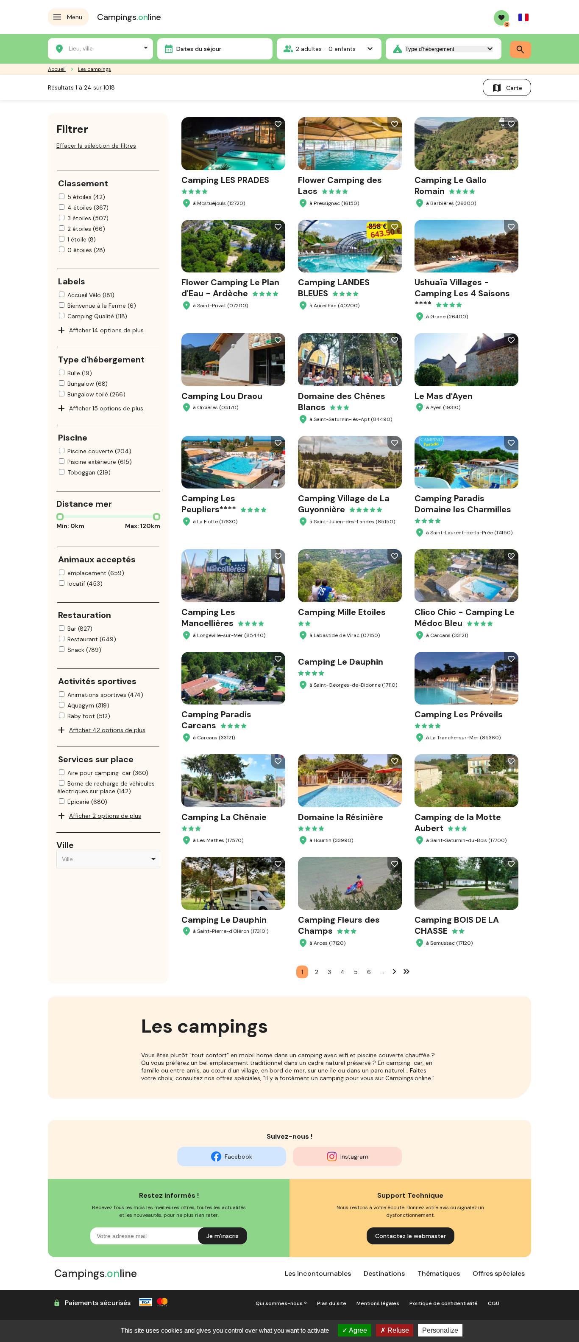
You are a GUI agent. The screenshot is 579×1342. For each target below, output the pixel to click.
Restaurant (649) (91, 639)
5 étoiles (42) (86, 197)
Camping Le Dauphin (340, 661)
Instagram (354, 1156)
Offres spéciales (499, 1273)
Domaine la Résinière (340, 817)
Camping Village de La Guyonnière (344, 504)
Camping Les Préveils (459, 714)
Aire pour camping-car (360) (107, 773)
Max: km (142, 526)
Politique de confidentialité (443, 1303)
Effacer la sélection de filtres (96, 145)
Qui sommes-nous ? (281, 1303)
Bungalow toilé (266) (96, 394)
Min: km (70, 526)
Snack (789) (84, 650)
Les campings (94, 69)
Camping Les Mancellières (208, 617)
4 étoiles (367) (88, 207)
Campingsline (129, 16)
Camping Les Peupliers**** (208, 504)
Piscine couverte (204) (99, 451)
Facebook (238, 1156)
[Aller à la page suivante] (395, 971)
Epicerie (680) (87, 802)
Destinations (384, 1273)
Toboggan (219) (89, 472)
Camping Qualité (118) (97, 316)
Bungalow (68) (87, 383)
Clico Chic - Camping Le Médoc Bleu (465, 617)
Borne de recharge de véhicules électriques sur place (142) (106, 787)
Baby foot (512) (88, 716)
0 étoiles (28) (86, 250)
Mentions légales (377, 1303)
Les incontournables (318, 1273)
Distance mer (84, 503)
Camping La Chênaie (224, 817)
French (523, 17)
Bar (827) (79, 628)
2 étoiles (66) (86, 229)
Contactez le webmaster (410, 1236)
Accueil (57, 69)
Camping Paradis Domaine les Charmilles (463, 504)
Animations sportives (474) (105, 695)
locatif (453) (85, 583)
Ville (65, 845)
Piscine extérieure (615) (99, 462)
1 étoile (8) (81, 239)
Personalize (440, 1330)
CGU (493, 1303)
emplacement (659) (95, 573)
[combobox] (100, 47)
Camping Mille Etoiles (342, 612)
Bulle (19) (79, 373)
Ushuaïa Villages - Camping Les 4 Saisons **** (462, 293)
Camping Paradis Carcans (216, 720)
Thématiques (439, 1273)
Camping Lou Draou (221, 395)
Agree (357, 1330)
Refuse (397, 1330)
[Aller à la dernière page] (406, 971)
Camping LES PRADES (225, 179)
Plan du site (331, 1303)
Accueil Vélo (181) (90, 295)
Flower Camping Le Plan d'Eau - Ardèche (230, 288)
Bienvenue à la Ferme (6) (101, 305)
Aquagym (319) (88, 705)
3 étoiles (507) (88, 218)
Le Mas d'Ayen (444, 395)
